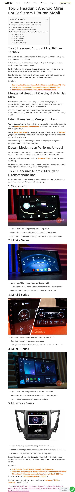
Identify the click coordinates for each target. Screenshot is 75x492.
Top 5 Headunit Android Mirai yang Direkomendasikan (29, 32)
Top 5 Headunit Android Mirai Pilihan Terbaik (26, 22)
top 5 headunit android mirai (18, 491)
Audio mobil (42, 486)
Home (18, 3)
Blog (34, 3)
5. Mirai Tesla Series (20, 42)
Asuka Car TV (25, 486)
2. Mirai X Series (19, 36)
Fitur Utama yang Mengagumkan (22, 27)
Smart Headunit (58, 488)
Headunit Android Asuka (31, 488)
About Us (43, 3)
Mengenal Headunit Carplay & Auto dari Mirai (26, 25)
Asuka (16, 486)
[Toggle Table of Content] (45, 19)
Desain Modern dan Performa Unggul (23, 29)
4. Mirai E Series (19, 40)
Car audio (51, 486)
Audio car (34, 486)
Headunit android (14, 488)
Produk (26, 3)
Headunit (59, 486)
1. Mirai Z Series (18, 34)
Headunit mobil (46, 488)
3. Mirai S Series (19, 38)
